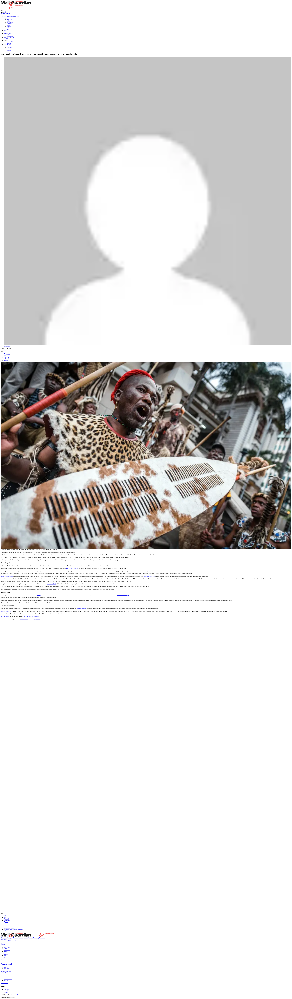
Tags (2, 939)
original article (37, 619)
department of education (9, 928)
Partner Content (4, 983)
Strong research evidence (7, 576)
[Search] (5, 12)
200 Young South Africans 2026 (8, 940)
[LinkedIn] (3, 14)
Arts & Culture (4, 972)
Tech (5, 955)
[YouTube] (9, 14)
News (3, 944)
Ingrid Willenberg (5, 616)
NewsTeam (20, 994)
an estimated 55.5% (51, 584)
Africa (5, 948)
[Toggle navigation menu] (2, 10)
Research (6, 990)
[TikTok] (6, 14)
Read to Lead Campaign (72, 568)
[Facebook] (1, 14)
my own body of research (188, 578)
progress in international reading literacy (13, 929)
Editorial (6, 967)
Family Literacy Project (149, 576)
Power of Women (8, 979)
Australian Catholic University (31, 616)
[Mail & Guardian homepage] (146, 5)
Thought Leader (7, 964)
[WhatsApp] (8, 14)
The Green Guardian (6, 971)
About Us (6, 992)
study (71, 554)
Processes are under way (6, 611)
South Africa (7, 947)
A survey (34, 565)
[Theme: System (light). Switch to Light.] (3, 12)
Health (5, 952)
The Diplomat (7, 968)
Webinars (6, 980)
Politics (2, 959)
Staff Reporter (7, 346)
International (7, 950)
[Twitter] (7, 14)
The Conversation (24, 619)
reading (5, 930)
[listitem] (4, 938)
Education (6, 951)
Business (3, 960)
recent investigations (81, 608)
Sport (5, 956)
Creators (5, 939)
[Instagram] (2, 14)
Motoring (6, 954)
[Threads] (4, 14)
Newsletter (6, 989)
